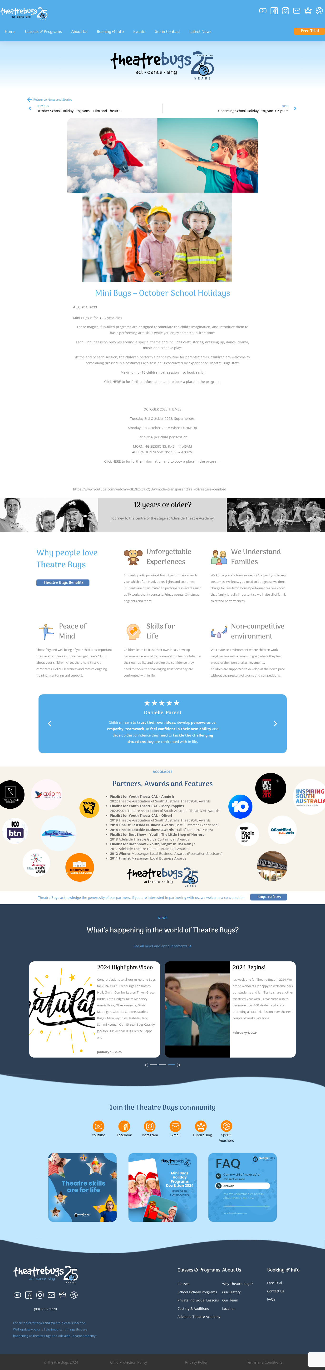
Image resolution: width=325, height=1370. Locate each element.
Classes (183, 1283)
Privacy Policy (196, 1362)
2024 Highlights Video (125, 967)
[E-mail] (175, 1126)
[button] (49, 723)
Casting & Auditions (193, 1308)
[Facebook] (124, 1126)
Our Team (230, 1300)
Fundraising (202, 1135)
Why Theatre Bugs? (237, 1283)
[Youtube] (98, 1126)
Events (139, 32)
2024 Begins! (249, 967)
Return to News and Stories (52, 99)
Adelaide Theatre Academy (198, 1316)
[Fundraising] (201, 1126)
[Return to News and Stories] (29, 99)
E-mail (175, 1135)
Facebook (124, 1135)
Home (10, 32)
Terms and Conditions (264, 1362)
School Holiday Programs (197, 1292)
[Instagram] (150, 1126)
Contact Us (275, 1291)
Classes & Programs (43, 32)
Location (229, 1308)
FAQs (271, 1299)
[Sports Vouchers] (226, 1126)
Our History (231, 1292)
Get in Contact (167, 32)
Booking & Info (110, 32)
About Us (79, 32)
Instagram (150, 1135)
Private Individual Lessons (198, 1300)
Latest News (201, 32)
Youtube (98, 1135)
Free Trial (274, 1283)
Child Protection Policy (128, 1362)
